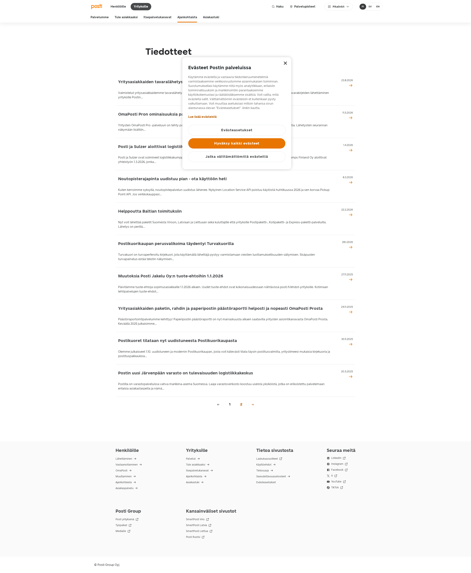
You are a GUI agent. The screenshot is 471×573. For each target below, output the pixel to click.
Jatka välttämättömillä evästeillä (237, 156)
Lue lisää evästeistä (202, 117)
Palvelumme (100, 17)
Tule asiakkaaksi (126, 17)
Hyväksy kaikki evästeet (237, 143)
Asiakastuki (211, 17)
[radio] (363, 7)
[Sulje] (285, 63)
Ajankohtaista (187, 17)
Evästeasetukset (266, 482)
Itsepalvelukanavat (157, 17)
